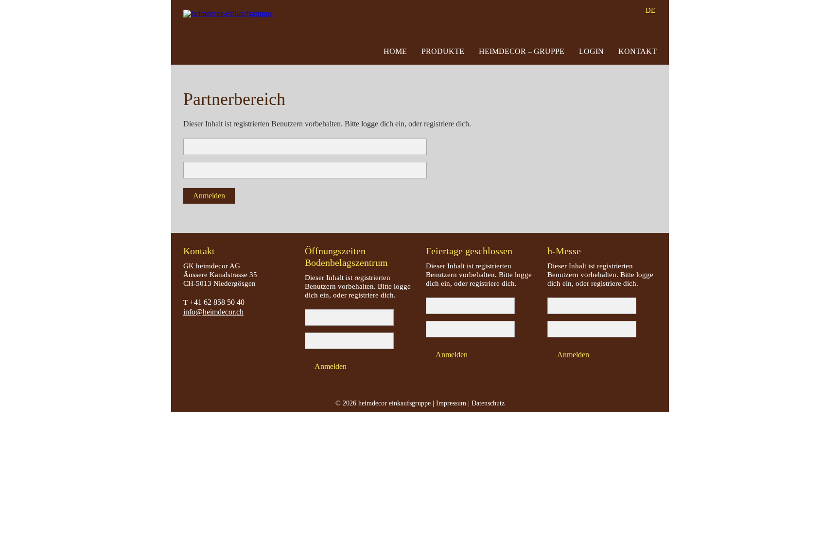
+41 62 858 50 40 (217, 302)
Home (395, 51)
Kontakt (637, 51)
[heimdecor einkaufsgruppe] (230, 32)
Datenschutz (488, 403)
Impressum (451, 403)
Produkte (442, 51)
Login (591, 51)
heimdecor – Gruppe (521, 51)
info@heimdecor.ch (213, 312)
